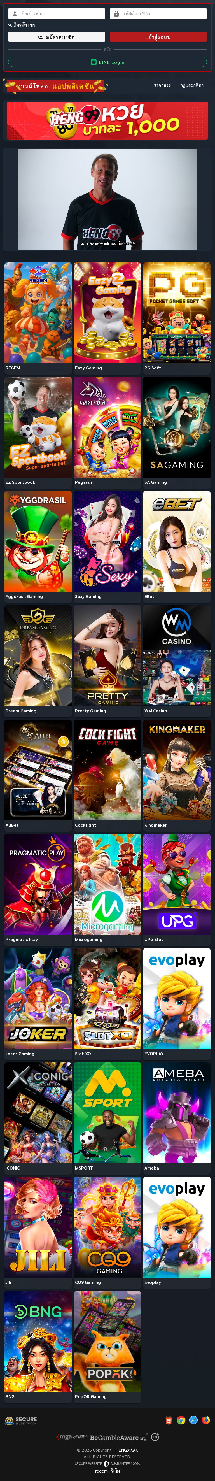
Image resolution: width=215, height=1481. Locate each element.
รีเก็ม (115, 1471)
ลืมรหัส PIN (24, 25)
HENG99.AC (126, 1450)
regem (101, 1471)
